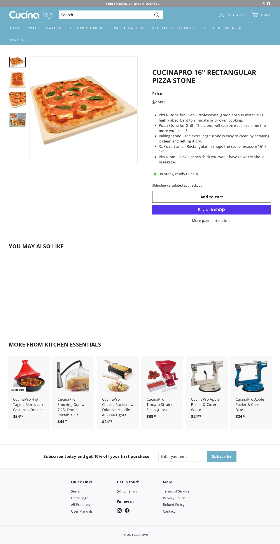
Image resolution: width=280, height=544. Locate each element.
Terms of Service (176, 491)
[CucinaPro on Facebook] (127, 510)
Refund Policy (174, 504)
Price (157, 93)
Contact (169, 511)
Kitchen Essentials (225, 28)
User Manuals (82, 511)
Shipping (159, 185)
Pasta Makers (129, 28)
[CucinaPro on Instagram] (119, 510)
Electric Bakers (87, 28)
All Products (80, 504)
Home (14, 28)
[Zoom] (83, 110)
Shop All (18, 40)
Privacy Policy (174, 498)
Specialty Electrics (173, 28)
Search (76, 491)
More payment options (212, 220)
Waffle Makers (45, 28)
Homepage (79, 498)
